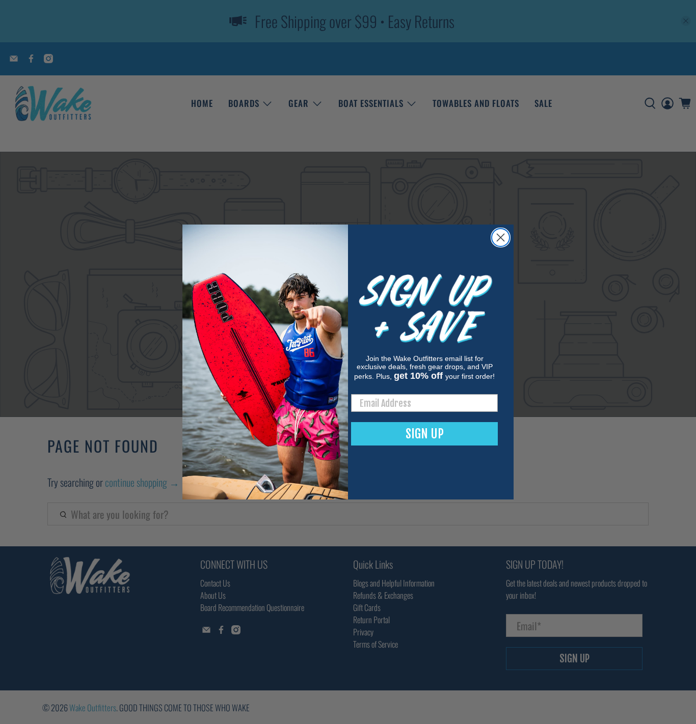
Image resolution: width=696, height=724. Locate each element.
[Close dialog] (501, 237)
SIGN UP (425, 433)
